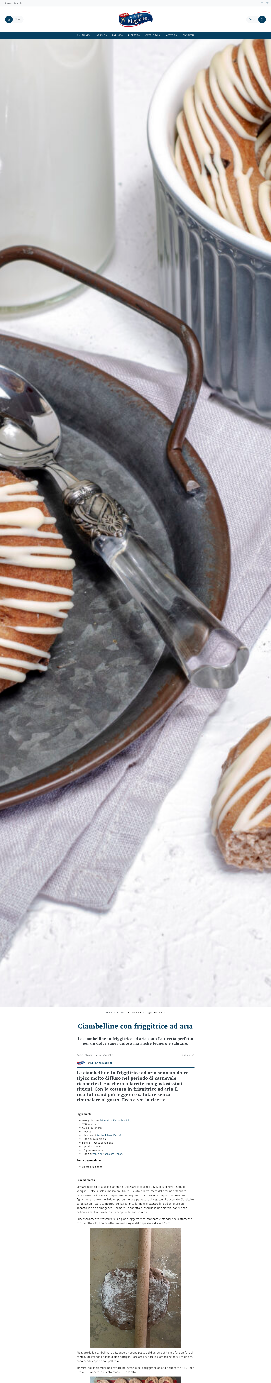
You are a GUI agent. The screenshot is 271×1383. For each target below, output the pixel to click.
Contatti (188, 35)
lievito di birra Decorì (109, 1135)
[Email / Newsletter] (262, 3)
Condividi (186, 1055)
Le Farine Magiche (101, 1063)
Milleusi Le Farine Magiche (115, 1120)
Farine (116, 35)
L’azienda (101, 35)
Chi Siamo (83, 35)
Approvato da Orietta (89, 1055)
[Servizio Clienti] (267, 3)
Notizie (170, 35)
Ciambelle (107, 1055)
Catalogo (151, 35)
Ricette (133, 35)
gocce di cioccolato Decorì (107, 1154)
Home (109, 1012)
